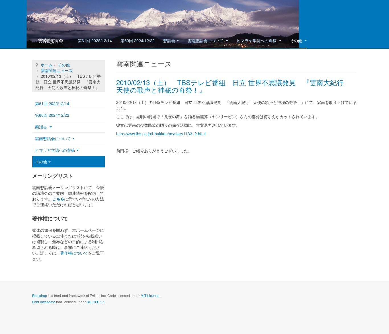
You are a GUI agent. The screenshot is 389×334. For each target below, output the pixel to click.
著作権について (74, 253)
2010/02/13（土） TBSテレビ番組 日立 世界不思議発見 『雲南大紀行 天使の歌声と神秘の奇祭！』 (233, 86)
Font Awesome (43, 301)
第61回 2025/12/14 (95, 40)
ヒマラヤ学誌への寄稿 (257, 40)
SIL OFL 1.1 (96, 301)
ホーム (47, 64)
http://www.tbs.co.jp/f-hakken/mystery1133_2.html (161, 133)
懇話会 (169, 40)
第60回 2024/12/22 (137, 40)
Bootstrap (39, 295)
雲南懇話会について (205, 40)
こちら (58, 199)
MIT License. (150, 295)
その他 (296, 40)
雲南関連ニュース (57, 70)
